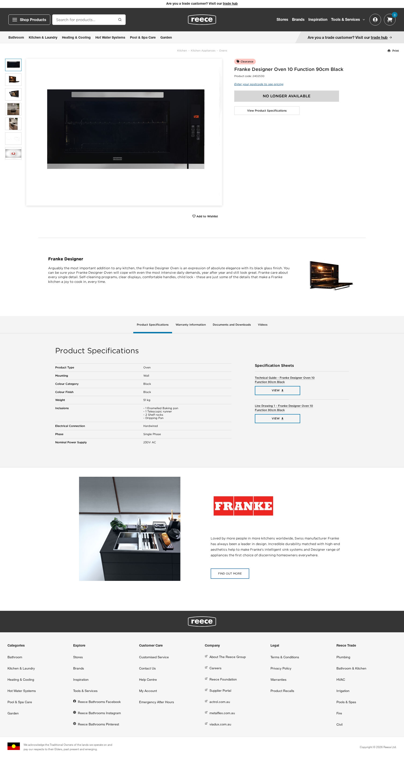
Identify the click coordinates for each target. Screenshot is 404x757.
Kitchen (182, 50)
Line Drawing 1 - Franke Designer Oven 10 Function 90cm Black (284, 408)
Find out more (230, 573)
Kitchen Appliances (203, 50)
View (276, 390)
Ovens (223, 50)
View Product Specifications (267, 110)
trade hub (230, 4)
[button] (217, 132)
